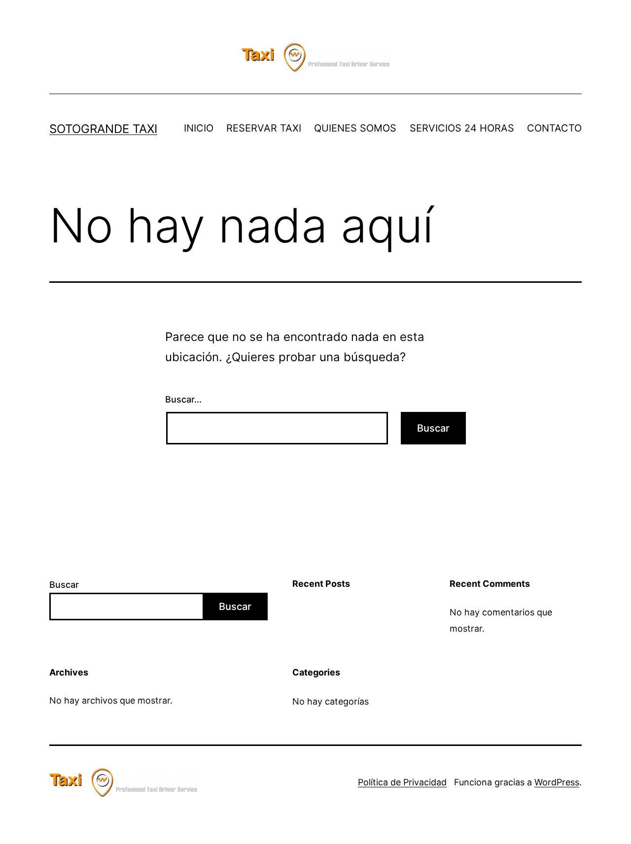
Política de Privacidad (402, 782)
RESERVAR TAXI (263, 128)
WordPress (556, 782)
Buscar (64, 584)
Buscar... (183, 399)
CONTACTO (554, 128)
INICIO (198, 128)
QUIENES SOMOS (355, 128)
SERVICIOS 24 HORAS (462, 128)
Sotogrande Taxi (103, 129)
